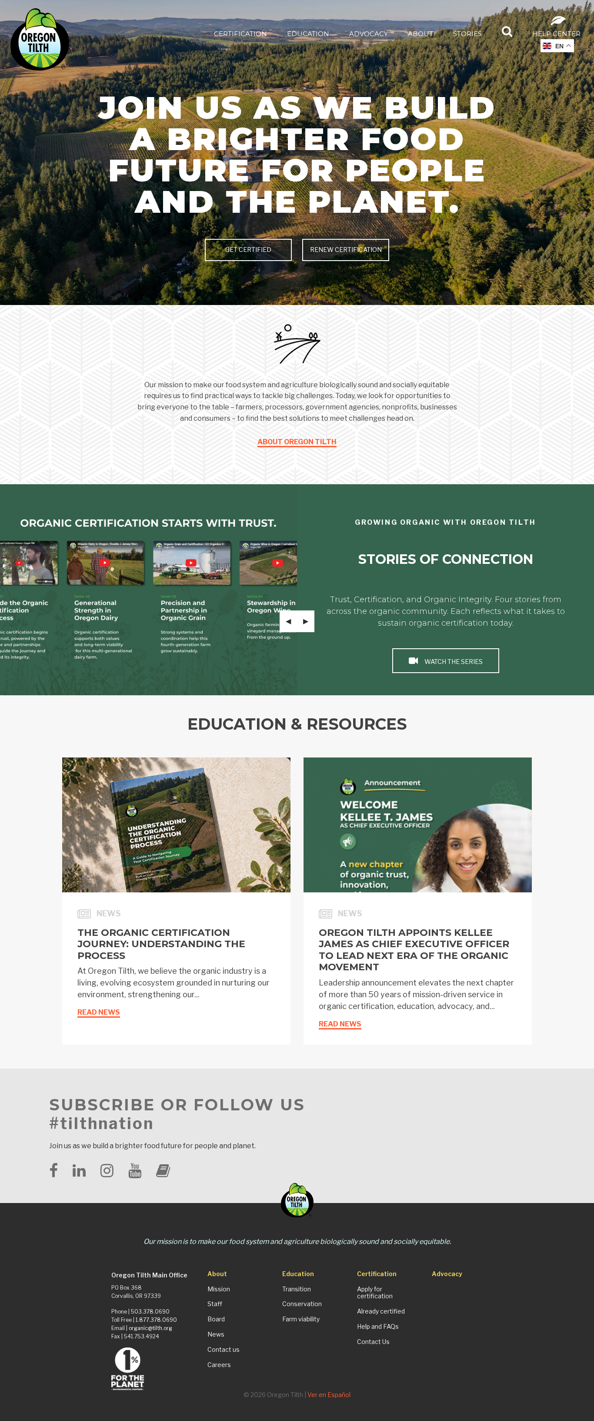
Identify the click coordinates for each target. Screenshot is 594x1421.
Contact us (223, 1349)
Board (216, 1319)
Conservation (302, 1303)
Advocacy (368, 34)
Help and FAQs (378, 1326)
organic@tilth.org (150, 1328)
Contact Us (373, 1341)
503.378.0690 (150, 1311)
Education (308, 34)
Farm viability (301, 1319)
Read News (98, 1012)
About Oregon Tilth (297, 442)
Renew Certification (346, 250)
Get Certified (248, 250)
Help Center (556, 34)
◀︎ (291, 621)
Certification (240, 34)
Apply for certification (375, 1293)
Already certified (381, 1311)
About (420, 34)
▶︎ (308, 621)
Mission (218, 1289)
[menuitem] (240, 33)
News (215, 1334)
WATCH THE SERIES (453, 662)
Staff (214, 1303)
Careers (219, 1364)
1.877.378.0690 (156, 1320)
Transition (296, 1289)
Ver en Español (328, 1394)
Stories (467, 34)
